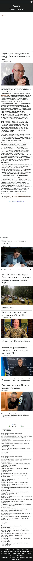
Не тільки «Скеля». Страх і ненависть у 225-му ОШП (14, 313)
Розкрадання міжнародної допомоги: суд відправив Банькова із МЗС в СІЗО (16, 505)
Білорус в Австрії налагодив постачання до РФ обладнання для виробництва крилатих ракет (14, 483)
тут (30, 551)
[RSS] (22, 201)
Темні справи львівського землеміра (14, 242)
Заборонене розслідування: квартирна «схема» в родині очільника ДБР (15, 350)
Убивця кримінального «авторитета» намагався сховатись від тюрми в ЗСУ (15, 492)
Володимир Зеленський (19, 196)
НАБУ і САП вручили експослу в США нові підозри (16, 496)
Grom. (16, 5)
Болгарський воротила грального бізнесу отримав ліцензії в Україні (15, 539)
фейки (3, 197)
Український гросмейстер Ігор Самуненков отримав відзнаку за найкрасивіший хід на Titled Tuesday (16, 517)
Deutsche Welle (5, 95)
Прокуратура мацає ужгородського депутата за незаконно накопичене (14, 543)
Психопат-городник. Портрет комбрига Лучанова (15, 386)
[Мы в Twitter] (16, 426)
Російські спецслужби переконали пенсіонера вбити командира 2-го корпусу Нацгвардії (16, 509)
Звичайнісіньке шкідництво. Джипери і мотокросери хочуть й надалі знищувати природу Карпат (16, 278)
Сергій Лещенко (27, 196)
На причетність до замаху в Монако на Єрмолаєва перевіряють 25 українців (15, 464)
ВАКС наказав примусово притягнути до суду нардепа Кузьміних (14, 469)
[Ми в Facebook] (10, 201)
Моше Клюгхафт (9, 196)
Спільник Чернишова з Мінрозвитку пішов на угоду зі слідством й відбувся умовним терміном (16, 460)
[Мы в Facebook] (10, 426)
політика (6, 197)
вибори (10, 197)
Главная (4, 15)
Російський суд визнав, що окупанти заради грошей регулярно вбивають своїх (16, 478)
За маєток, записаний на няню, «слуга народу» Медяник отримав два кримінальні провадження (15, 474)
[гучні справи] (11, 549)
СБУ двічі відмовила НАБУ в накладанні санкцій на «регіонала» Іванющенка (16, 488)
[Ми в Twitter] (16, 201)
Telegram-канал (18, 555)
